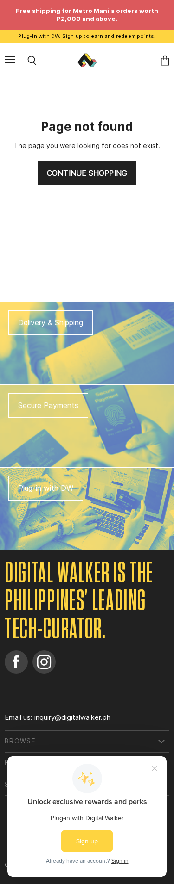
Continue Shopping (87, 173)
